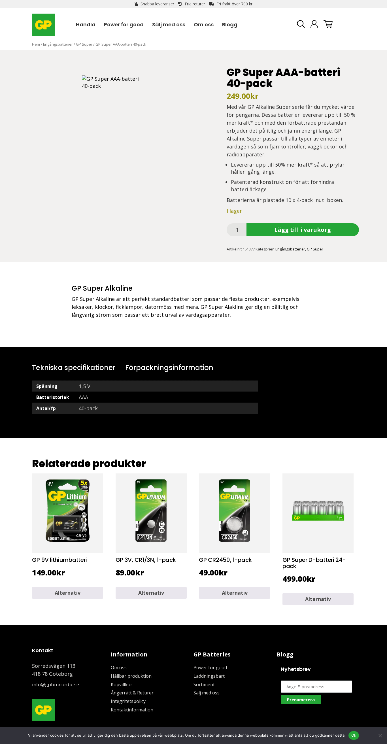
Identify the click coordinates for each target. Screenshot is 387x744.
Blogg (285, 654)
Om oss (119, 667)
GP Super (84, 44)
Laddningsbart (209, 676)
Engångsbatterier (58, 44)
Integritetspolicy (128, 701)
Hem (36, 44)
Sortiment (204, 684)
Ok (353, 735)
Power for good (210, 667)
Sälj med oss (207, 693)
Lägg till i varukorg (302, 229)
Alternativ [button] (67, 592)
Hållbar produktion (131, 676)
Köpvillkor (121, 684)
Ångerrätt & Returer (132, 693)
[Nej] (380, 735)
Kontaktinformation (132, 710)
